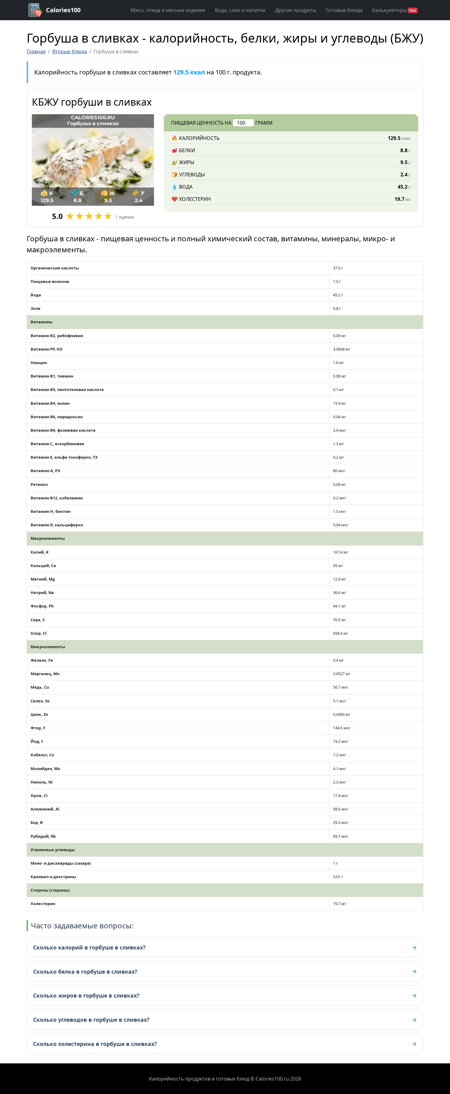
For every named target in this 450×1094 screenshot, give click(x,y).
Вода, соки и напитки (240, 10)
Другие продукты (295, 10)
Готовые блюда (344, 10)
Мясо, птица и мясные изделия (168, 10)
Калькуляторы (394, 10)
